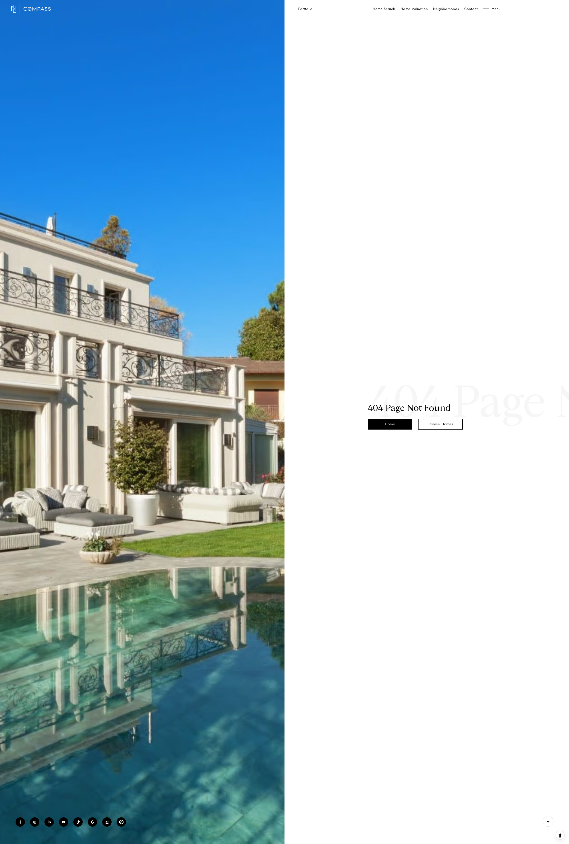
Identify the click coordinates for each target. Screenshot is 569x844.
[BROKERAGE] (121, 822)
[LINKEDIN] (49, 822)
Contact (471, 9)
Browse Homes (440, 424)
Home (390, 424)
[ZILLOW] (107, 822)
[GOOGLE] (92, 822)
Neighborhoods (446, 9)
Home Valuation (414, 9)
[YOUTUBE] (63, 822)
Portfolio (305, 9)
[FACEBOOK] (20, 822)
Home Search (384, 9)
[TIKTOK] (78, 822)
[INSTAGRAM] (34, 822)
